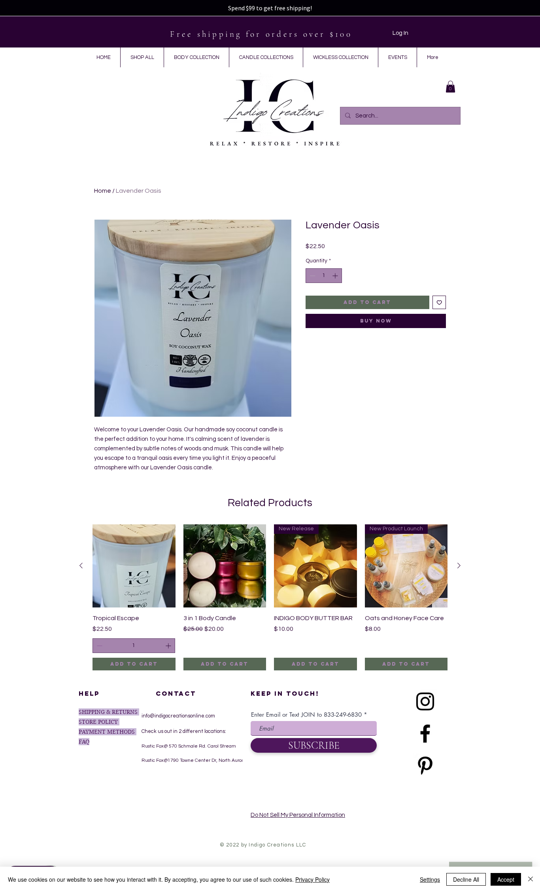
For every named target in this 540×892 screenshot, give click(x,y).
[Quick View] (134, 565)
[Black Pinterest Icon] (425, 765)
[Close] (530, 879)
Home (102, 191)
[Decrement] (312, 276)
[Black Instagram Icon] (425, 701)
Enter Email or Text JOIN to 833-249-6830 (306, 714)
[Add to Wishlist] (439, 302)
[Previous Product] (81, 565)
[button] (450, 87)
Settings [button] (430, 879)
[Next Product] (459, 565)
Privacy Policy (312, 879)
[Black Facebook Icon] (425, 733)
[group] (270, 597)
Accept (505, 879)
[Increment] (336, 276)
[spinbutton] (324, 276)
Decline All (466, 879)
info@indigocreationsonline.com (178, 716)
